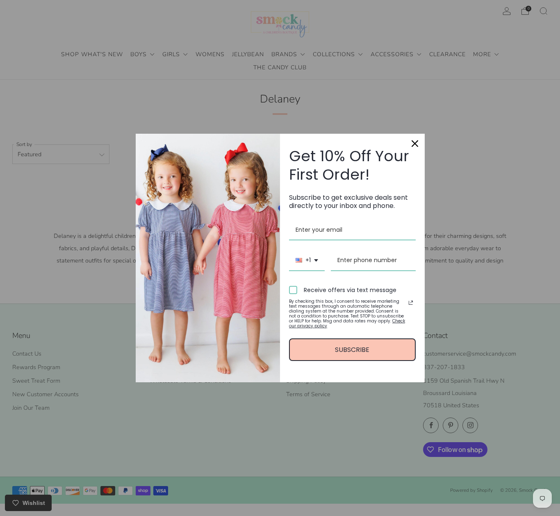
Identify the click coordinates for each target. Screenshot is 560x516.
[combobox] (307, 260)
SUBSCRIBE (352, 349)
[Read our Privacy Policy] (411, 303)
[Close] (415, 143)
